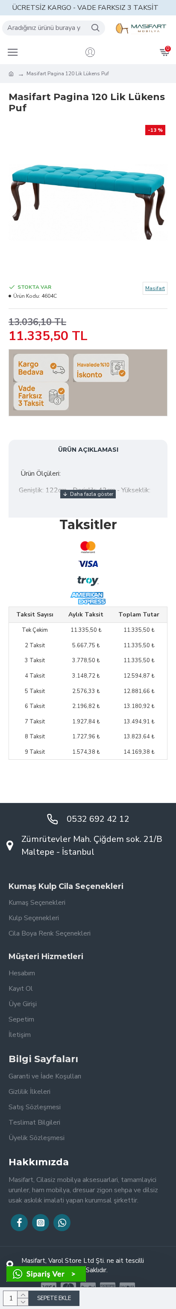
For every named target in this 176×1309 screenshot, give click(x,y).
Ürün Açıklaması (88, 449)
